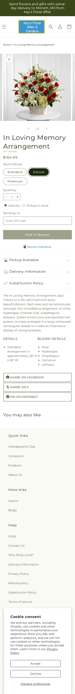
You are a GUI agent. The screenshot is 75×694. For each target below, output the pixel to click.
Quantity (9, 190)
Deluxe (38, 172)
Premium (15, 181)
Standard (15, 172)
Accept (35, 663)
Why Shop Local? (21, 555)
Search (13, 501)
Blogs (12, 510)
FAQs (12, 536)
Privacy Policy (18, 574)
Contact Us (16, 545)
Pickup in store (37, 205)
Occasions (15, 456)
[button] (50, 26)
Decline (35, 674)
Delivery (14, 205)
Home (7, 44)
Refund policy (18, 583)
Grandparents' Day (21, 446)
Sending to (17, 213)
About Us (15, 475)
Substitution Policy (22, 592)
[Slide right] (46, 128)
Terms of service (20, 602)
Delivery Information (23, 564)
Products (15, 465)
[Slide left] (28, 128)
